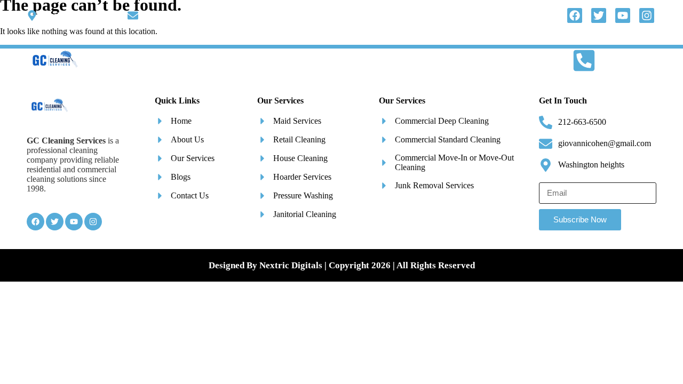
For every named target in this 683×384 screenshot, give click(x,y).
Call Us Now (622, 61)
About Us (233, 61)
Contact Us (485, 61)
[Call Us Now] (584, 61)
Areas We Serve (403, 61)
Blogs (344, 61)
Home (185, 61)
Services (285, 61)
